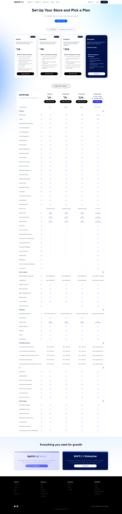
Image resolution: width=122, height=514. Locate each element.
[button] (30, 2)
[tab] (53, 29)
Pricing (57, 2)
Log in (97, 2)
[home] (19, 2)
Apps (52, 2)
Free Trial (104, 2)
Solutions (37, 2)
